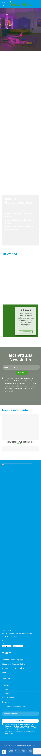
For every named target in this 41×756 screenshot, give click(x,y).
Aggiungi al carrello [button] (11, 289)
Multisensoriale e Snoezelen (13, 668)
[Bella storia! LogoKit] (11, 271)
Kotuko (35, 745)
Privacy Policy (7, 646)
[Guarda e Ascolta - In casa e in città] (30, 271)
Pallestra (5, 672)
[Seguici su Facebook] (3, 642)
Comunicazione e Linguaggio (13, 660)
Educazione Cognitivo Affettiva (13, 664)
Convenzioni (6, 694)
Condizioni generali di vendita (13, 706)
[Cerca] (35, 4)
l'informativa (22, 378)
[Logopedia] (20, 3)
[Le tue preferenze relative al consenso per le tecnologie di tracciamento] (4, 752)
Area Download (8, 698)
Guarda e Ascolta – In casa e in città (30, 282)
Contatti (5, 689)
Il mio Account (7, 685)
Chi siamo (6, 702)
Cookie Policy (18, 646)
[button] (3, 4)
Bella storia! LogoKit (11, 282)
